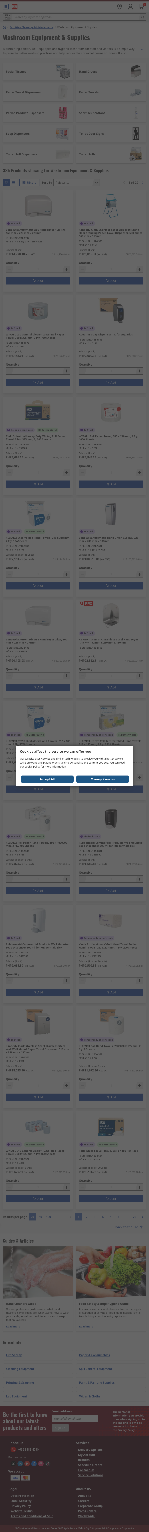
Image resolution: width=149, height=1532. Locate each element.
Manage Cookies (103, 779)
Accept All (47, 779)
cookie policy (32, 766)
